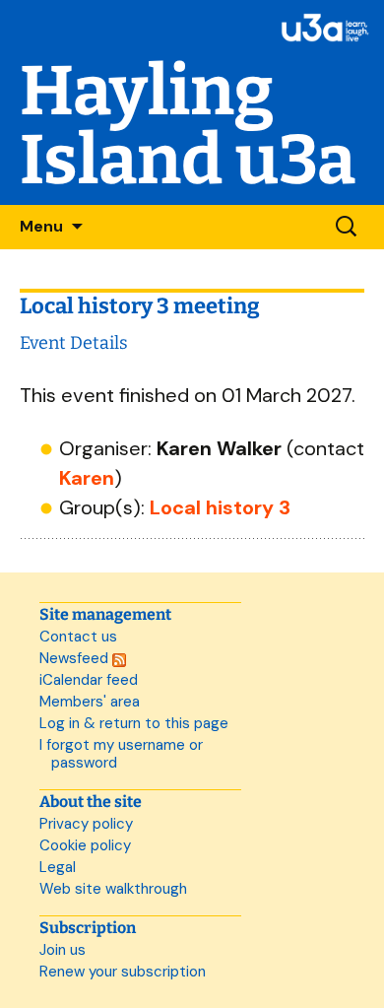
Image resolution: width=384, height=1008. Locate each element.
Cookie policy (85, 845)
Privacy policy (86, 824)
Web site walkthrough (113, 889)
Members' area (89, 701)
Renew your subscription (122, 971)
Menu (41, 226)
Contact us (78, 636)
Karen (86, 478)
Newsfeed (75, 658)
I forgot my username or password (121, 754)
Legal (57, 867)
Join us (62, 950)
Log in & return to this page (133, 723)
